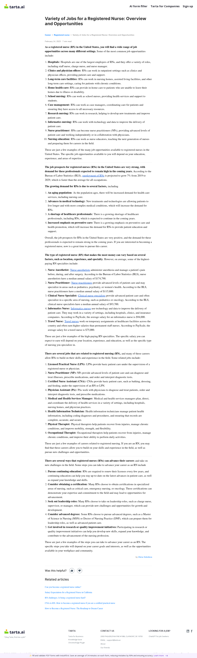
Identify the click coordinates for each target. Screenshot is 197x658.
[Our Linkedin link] (188, 630)
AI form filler (138, 6)
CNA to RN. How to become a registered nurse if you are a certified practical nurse (80, 603)
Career (48, 35)
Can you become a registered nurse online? (63, 586)
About (103, 644)
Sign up (188, 6)
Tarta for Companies (165, 6)
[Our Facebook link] (191, 630)
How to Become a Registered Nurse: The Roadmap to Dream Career (74, 608)
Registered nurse (62, 35)
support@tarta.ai (113, 640)
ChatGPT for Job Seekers (159, 636)
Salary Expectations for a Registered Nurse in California (68, 592)
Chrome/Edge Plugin (76, 642)
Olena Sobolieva (145, 557)
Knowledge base (75, 639)
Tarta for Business (75, 636)
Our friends (105, 647)
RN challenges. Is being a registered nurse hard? (65, 597)
